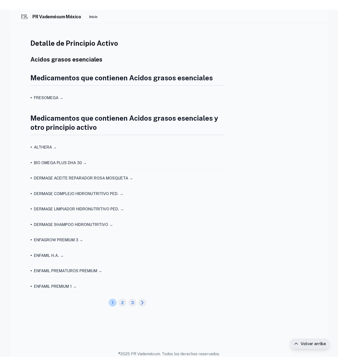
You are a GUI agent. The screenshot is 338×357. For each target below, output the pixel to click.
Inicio (93, 17)
